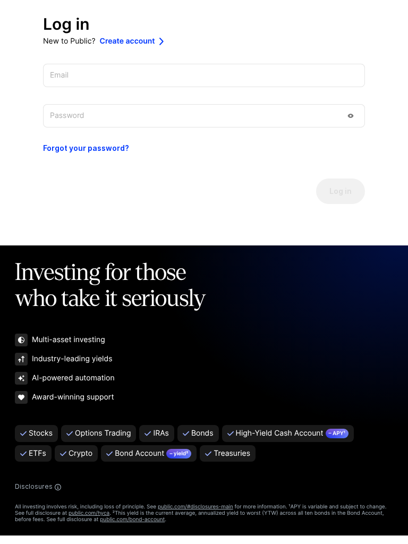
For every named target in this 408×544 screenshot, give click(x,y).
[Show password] (350, 115)
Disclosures (34, 486)
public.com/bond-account (132, 519)
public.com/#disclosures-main (195, 507)
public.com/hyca (89, 513)
